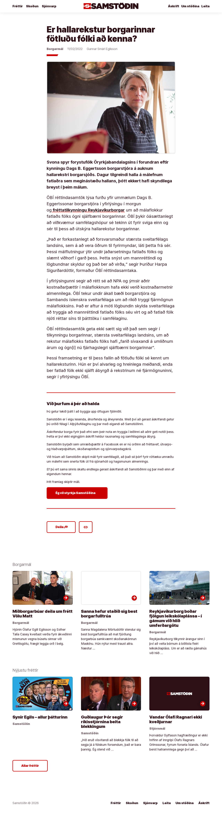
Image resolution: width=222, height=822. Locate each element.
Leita (205, 6)
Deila (62, 527)
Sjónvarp (49, 6)
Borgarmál (55, 49)
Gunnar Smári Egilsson (102, 49)
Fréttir (17, 6)
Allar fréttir (30, 765)
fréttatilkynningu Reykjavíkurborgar (88, 210)
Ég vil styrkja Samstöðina (78, 493)
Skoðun (32, 6)
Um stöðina (190, 6)
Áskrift (173, 6)
